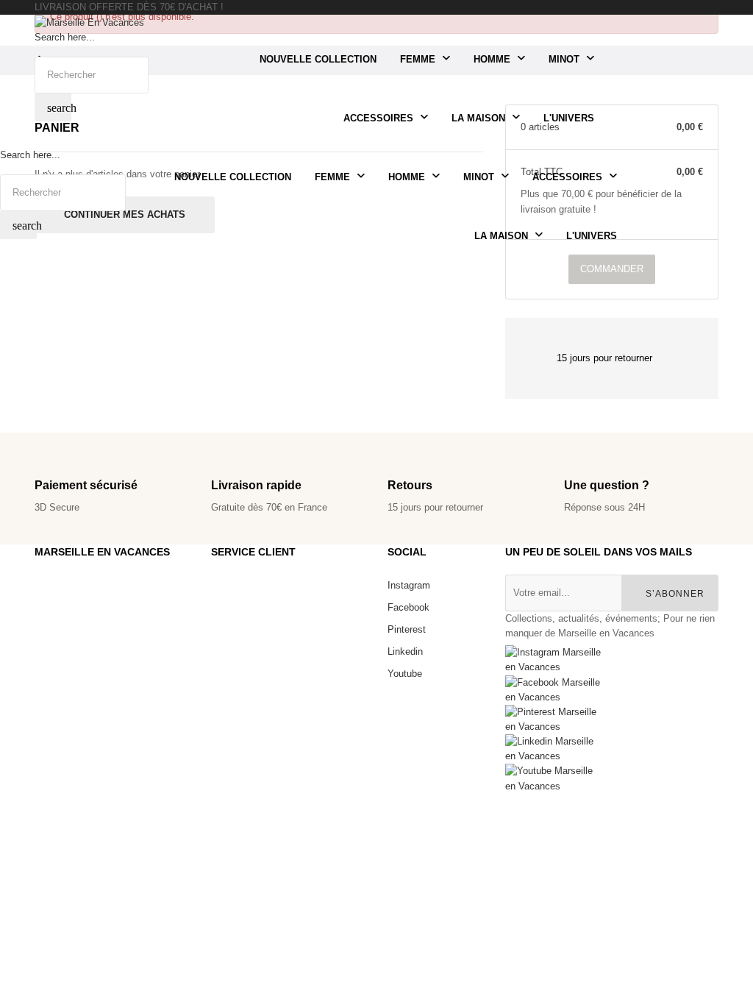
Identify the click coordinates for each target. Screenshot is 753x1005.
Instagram (409, 585)
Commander (611, 268)
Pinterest (407, 629)
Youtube (405, 673)
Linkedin (405, 651)
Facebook (408, 607)
